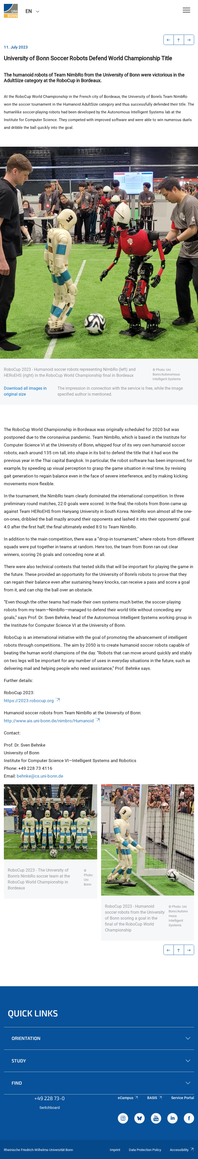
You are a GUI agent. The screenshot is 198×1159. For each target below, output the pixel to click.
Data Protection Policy (145, 1150)
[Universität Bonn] (11, 11)
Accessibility (179, 1150)
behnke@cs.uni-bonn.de (40, 776)
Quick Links (33, 1013)
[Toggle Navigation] (186, 10)
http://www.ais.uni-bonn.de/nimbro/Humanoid (49, 720)
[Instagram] (123, 1119)
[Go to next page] (189, 40)
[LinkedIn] (172, 1119)
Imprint (115, 1150)
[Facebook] (189, 1119)
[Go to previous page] (168, 40)
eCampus (125, 1098)
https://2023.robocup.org (29, 700)
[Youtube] (156, 1119)
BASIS (152, 1098)
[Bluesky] (139, 1119)
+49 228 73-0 (49, 1098)
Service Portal (182, 1098)
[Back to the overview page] (179, 40)
